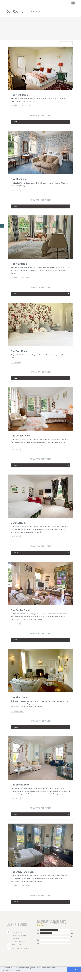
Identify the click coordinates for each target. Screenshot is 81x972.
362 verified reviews (60, 924)
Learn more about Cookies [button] (11, 970)
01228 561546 (16, 945)
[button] (40, 122)
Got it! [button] (74, 969)
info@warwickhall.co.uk (21, 949)
